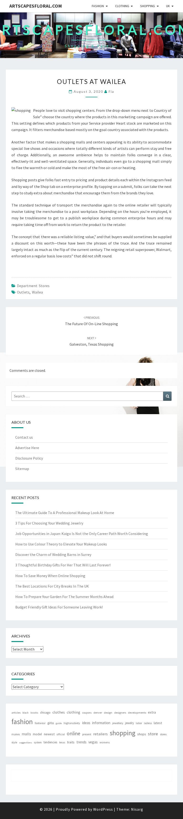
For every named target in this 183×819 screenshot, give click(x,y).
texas (62, 742)
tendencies (50, 742)
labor (139, 723)
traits (71, 742)
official (60, 734)
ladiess (148, 723)
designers (120, 712)
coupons (87, 712)
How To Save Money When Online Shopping (50, 575)
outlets (23, 292)
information (101, 723)
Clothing (122, 6)
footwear (40, 723)
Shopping (147, 6)
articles (15, 712)
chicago (45, 713)
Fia (111, 91)
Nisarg (137, 809)
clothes (58, 712)
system (38, 742)
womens (105, 742)
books (34, 712)
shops (141, 734)
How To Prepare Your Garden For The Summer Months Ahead (64, 596)
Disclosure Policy (29, 458)
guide (59, 723)
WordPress (103, 809)
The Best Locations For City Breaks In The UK (52, 586)
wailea (37, 292)
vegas (93, 742)
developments (137, 712)
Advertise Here (27, 447)
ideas (86, 723)
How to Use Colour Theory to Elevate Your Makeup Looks (61, 544)
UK (168, 6)
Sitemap (22, 468)
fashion (22, 721)
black (25, 712)
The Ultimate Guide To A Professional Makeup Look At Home (64, 512)
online (73, 733)
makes (15, 734)
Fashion (98, 6)
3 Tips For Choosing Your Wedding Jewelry (49, 523)
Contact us (24, 437)
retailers (100, 733)
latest (158, 723)
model (37, 734)
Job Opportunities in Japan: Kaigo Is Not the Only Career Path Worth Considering (81, 533)
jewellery (117, 723)
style (14, 742)
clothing (73, 712)
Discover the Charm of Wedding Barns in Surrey (53, 554)
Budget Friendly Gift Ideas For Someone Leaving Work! (59, 607)
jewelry (129, 723)
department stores (33, 285)
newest (49, 734)
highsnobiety (72, 723)
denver (97, 712)
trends (81, 742)
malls (26, 733)
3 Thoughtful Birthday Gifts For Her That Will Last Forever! (63, 565)
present (86, 734)
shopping (122, 733)
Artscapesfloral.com (35, 6)
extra (152, 712)
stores (163, 734)
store (153, 733)
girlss (50, 723)
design (108, 712)
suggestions (25, 742)
